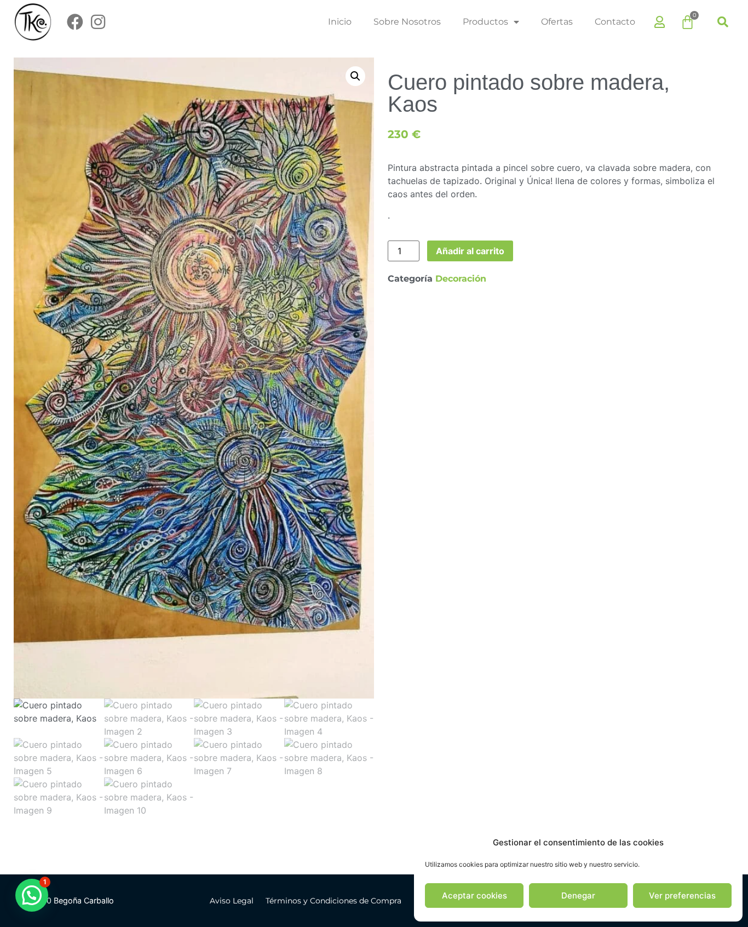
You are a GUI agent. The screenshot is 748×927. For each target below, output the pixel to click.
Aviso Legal (232, 901)
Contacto (615, 21)
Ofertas (557, 21)
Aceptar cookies (474, 895)
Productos (485, 21)
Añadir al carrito (470, 250)
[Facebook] (75, 22)
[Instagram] (98, 22)
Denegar (578, 895)
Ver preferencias (682, 895)
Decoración (460, 278)
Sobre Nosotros (407, 21)
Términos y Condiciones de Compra (333, 901)
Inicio (340, 21)
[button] (723, 22)
